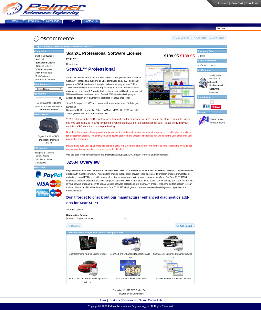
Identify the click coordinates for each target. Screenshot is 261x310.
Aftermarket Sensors (45, 79)
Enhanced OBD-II (82, 46)
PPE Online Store (139, 290)
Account (223, 3)
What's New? (41, 114)
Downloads (52, 20)
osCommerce (137, 293)
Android (40, 59)
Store (72, 20)
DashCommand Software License (130, 278)
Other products (208, 65)
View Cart (237, 3)
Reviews (201, 112)
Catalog (46, 46)
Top (37, 46)
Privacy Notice (42, 156)
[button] (181, 38)
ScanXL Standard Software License (173, 278)
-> (44, 56)
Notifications (204, 70)
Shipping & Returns (44, 152)
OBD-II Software (61, 46)
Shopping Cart (205, 51)
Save (217, 106)
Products (33, 20)
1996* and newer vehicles (99, 103)
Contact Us (91, 20)
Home (14, 20)
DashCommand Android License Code (88, 254)
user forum (80, 154)
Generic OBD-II (44, 66)
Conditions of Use (43, 159)
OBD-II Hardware (43, 69)
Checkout (252, 3)
